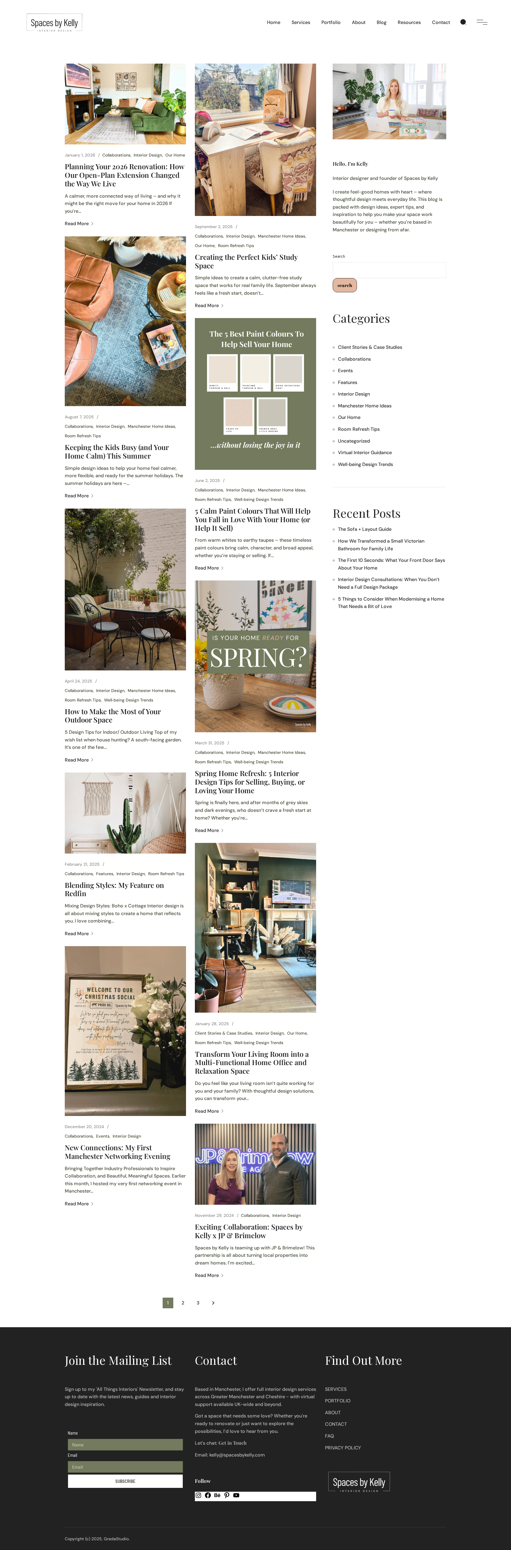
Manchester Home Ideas (281, 236)
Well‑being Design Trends (258, 499)
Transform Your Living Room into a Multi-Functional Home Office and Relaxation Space (252, 1062)
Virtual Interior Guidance (365, 452)
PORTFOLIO (337, 1401)
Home (273, 22)
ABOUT (333, 1412)
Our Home (175, 155)
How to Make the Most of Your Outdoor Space (113, 716)
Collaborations (116, 155)
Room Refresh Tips (236, 245)
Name (73, 1433)
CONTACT (336, 1424)
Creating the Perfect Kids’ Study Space (246, 261)
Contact (441, 22)
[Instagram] (198, 1497)
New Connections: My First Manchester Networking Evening (117, 1152)
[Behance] (217, 1497)
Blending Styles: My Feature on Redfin (114, 889)
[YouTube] (236, 1497)
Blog (382, 22)
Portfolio (331, 22)
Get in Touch (233, 1443)
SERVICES (336, 1389)
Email (72, 1455)
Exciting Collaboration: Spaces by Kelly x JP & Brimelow (249, 1231)
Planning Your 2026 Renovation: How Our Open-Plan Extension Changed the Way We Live (124, 175)
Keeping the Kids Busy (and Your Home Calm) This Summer (117, 451)
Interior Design (148, 155)
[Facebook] (207, 1497)
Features (104, 873)
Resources (409, 22)
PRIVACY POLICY (343, 1448)
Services (301, 22)
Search (339, 256)
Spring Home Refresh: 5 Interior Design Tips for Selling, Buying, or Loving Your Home (250, 781)
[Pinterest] (226, 1497)
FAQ (329, 1436)
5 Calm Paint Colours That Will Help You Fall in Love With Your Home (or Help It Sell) (253, 519)
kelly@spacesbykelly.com (237, 1455)
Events (102, 1136)
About (359, 22)
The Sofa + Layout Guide (365, 529)
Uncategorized (354, 441)
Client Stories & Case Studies (223, 1033)
